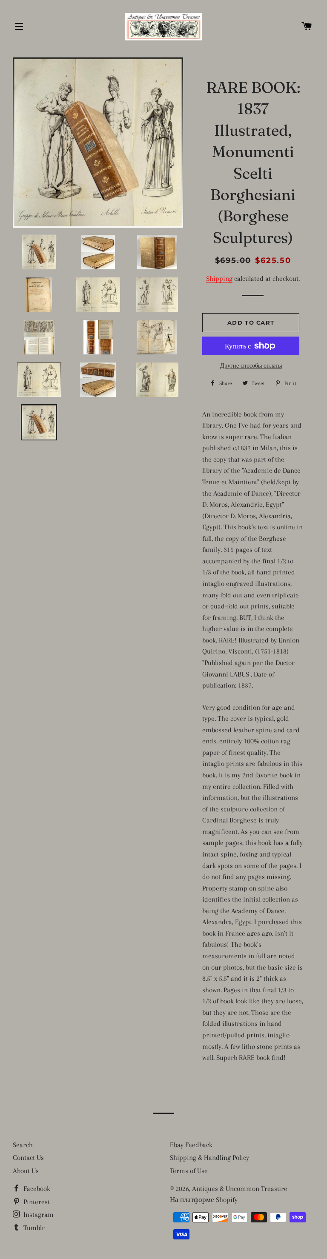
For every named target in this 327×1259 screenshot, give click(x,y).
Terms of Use (189, 1171)
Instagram (38, 1214)
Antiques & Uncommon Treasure (239, 1189)
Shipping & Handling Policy (209, 1157)
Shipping (219, 278)
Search (23, 1145)
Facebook (36, 1189)
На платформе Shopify (204, 1200)
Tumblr (33, 1228)
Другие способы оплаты (251, 366)
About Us (26, 1171)
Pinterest (36, 1202)
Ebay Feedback (191, 1145)
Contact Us (28, 1157)
